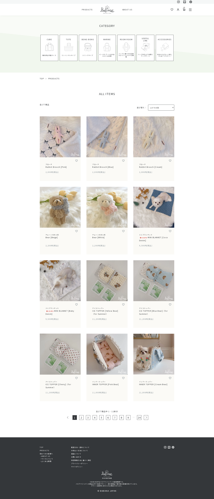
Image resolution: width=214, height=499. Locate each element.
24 (139, 417)
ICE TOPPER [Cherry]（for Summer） (58, 385)
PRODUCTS (87, 9)
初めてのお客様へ (46, 454)
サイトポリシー (77, 467)
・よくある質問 (45, 461)
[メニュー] (190, 9)
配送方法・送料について (80, 447)
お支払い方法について (79, 450)
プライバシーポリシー (79, 463)
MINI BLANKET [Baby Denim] (60, 311)
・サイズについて (46, 459)
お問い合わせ (76, 457)
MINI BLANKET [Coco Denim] (153, 238)
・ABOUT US (45, 456)
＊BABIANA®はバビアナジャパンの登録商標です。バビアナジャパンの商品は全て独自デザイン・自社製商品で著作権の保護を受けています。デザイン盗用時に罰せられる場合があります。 (107, 484)
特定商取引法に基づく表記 (81, 460)
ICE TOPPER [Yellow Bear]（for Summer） (105, 311)
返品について (76, 454)
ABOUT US (127, 9)
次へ (146, 417)
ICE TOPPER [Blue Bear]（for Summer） (153, 311)
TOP (42, 78)
